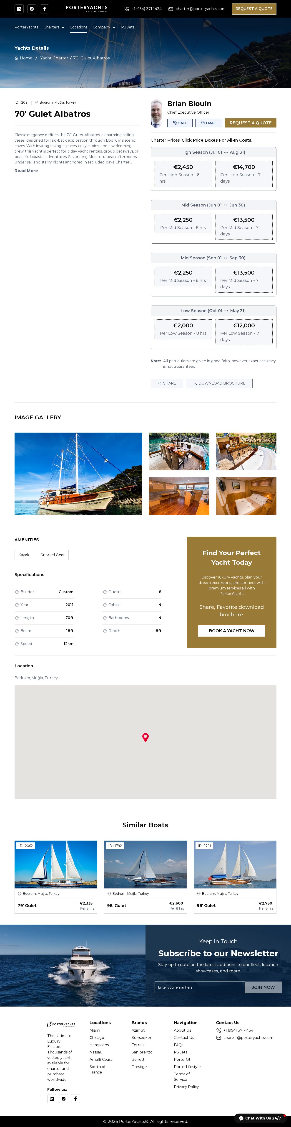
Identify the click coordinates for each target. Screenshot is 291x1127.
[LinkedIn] (51, 1098)
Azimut (138, 1030)
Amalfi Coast (101, 1059)
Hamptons (99, 1045)
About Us (182, 1030)
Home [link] (26, 58)
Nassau (96, 1052)
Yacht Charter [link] (54, 58)
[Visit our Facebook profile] (44, 8)
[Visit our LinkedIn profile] (19, 8)
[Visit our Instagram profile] (31, 8)
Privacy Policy (186, 1087)
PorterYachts (26, 27)
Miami (95, 1030)
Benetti (138, 1059)
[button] (260, 1118)
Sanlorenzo (142, 1052)
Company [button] (101, 27)
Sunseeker (141, 1037)
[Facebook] (75, 1098)
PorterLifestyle (187, 1067)
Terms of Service (182, 1077)
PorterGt (182, 1059)
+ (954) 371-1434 (238, 1030)
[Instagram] (63, 1098)
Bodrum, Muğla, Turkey (58, 102)
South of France (97, 1069)
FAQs (178, 1045)
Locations (78, 27)
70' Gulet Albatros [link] (91, 58)
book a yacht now (232, 630)
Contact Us (184, 1037)
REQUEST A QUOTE (254, 9)
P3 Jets (127, 27)
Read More (26, 170)
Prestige (139, 1067)
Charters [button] (51, 27)
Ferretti (139, 1045)
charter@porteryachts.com (248, 1037)
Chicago (97, 1037)
